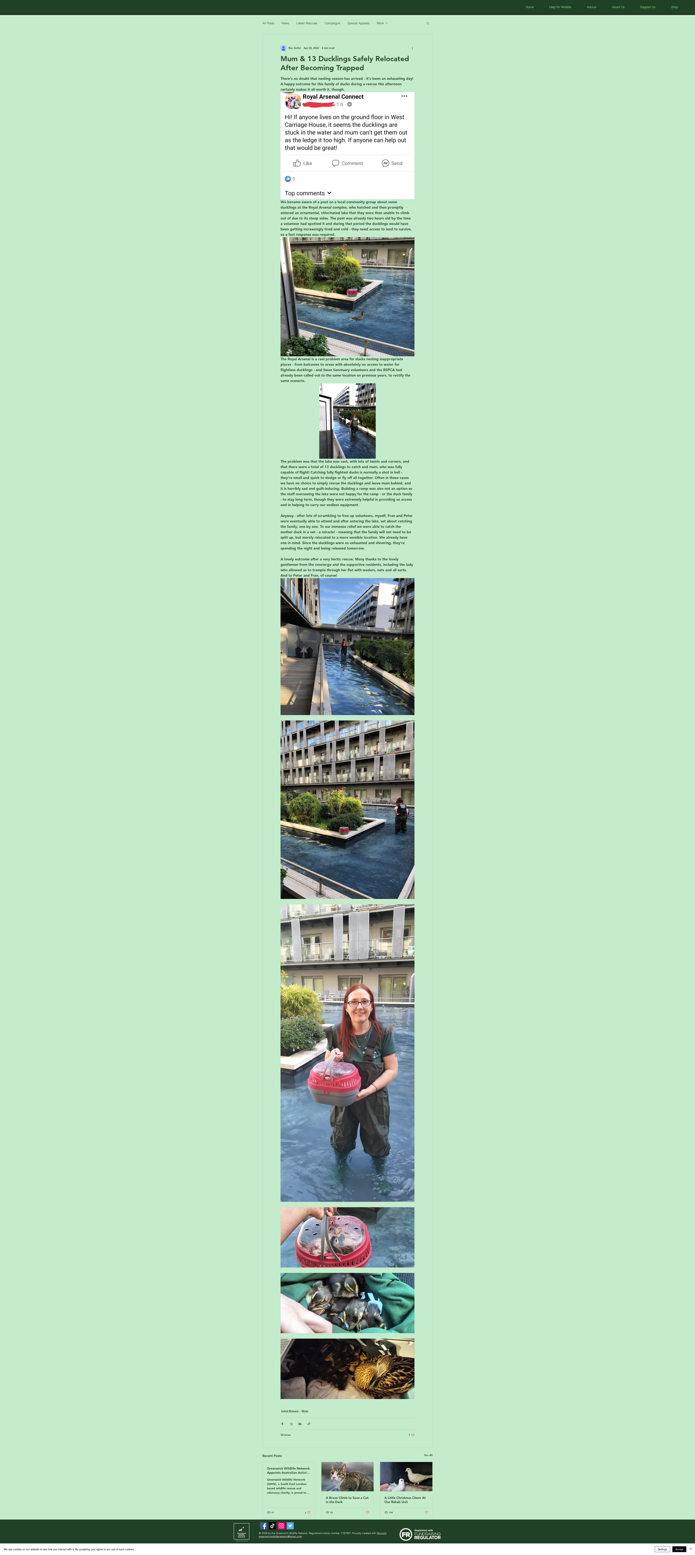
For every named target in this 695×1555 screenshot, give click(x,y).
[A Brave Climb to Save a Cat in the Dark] (347, 1476)
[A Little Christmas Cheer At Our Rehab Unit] (406, 1476)
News (285, 23)
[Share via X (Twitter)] (291, 1423)
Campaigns (332, 23)
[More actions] (412, 48)
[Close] (690, 1549)
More (380, 23)
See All (428, 1455)
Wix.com (382, 1533)
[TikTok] (272, 1525)
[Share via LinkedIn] (300, 1423)
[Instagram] (281, 1525)
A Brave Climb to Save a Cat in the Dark (347, 1500)
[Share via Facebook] (282, 1423)
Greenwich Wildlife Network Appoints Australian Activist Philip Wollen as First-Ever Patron (288, 1470)
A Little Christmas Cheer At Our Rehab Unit (405, 1500)
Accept (679, 1549)
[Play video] (347, 421)
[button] (591, 7)
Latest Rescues (306, 23)
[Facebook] (263, 1525)
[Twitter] (290, 1525)
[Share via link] (309, 1423)
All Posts (268, 23)
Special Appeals (359, 23)
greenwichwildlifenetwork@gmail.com (280, 1536)
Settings (662, 1549)
